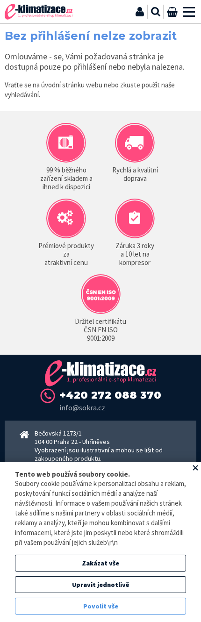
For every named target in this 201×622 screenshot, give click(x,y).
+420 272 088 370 (110, 395)
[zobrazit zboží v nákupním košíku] (172, 12)
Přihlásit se (140, 12)
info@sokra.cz (82, 407)
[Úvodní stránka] (38, 12)
